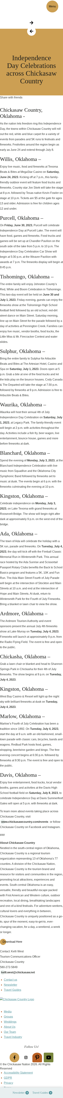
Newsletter (18, 1092)
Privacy (8, 1082)
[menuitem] (20, 1092)
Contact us (10, 979)
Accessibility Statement (18, 1072)
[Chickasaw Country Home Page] (31, 1003)
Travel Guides (40, 1092)
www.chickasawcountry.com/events (24, 821)
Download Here (12, 941)
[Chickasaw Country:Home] (15, 6)
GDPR (8, 1077)
